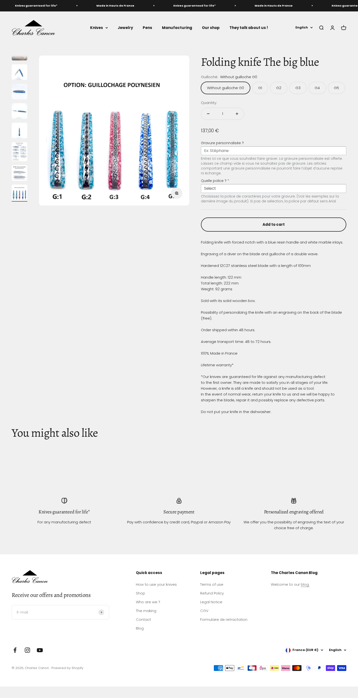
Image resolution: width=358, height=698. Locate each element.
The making (146, 610)
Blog (140, 628)
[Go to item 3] (19, 92)
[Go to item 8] (19, 193)
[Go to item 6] (19, 152)
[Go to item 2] (19, 72)
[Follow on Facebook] (15, 650)
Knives (96, 27)
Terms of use (211, 584)
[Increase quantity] (237, 114)
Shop (140, 593)
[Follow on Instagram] (27, 650)
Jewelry (125, 27)
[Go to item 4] (19, 111)
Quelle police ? (215, 180)
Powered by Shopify (67, 668)
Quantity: (209, 102)
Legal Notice (211, 601)
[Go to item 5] (19, 131)
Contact (143, 619)
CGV (204, 610)
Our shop (211, 27)
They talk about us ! (248, 27)
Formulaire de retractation (223, 619)
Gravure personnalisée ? (222, 143)
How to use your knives (156, 584)
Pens (147, 27)
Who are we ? (148, 601)
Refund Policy (212, 593)
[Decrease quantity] (208, 114)
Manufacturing (177, 27)
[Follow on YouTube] (40, 650)
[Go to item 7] (19, 173)
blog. (305, 584)
